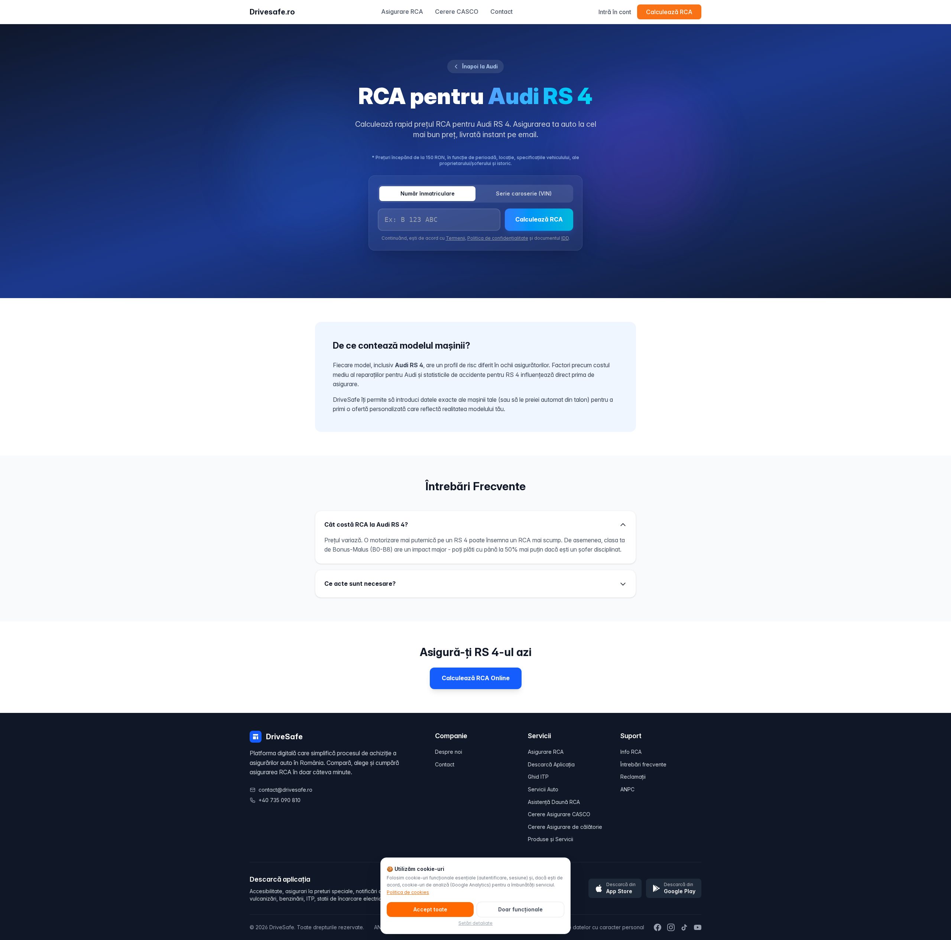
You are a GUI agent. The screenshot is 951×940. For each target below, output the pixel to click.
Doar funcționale (520, 909)
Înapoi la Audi (480, 66)
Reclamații (633, 776)
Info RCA (631, 752)
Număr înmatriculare (427, 193)
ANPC (627, 789)
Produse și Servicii (550, 839)
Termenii (455, 238)
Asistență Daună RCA (554, 802)
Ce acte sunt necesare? (360, 583)
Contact (501, 11)
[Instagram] (671, 927)
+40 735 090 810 (280, 800)
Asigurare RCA (402, 11)
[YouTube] (697, 927)
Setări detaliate (475, 923)
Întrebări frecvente (643, 764)
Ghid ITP (538, 776)
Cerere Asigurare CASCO (559, 814)
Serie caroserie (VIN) (524, 193)
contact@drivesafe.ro (285, 789)
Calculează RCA (669, 12)
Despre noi (448, 752)
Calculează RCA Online (476, 678)
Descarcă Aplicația (551, 764)
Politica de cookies (408, 892)
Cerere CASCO (456, 11)
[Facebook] (657, 927)
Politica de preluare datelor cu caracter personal (583, 927)
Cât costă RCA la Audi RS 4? (366, 524)
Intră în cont (614, 12)
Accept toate (430, 909)
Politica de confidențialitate (497, 238)
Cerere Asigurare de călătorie (565, 827)
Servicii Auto (543, 789)
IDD (565, 238)
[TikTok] (684, 927)
